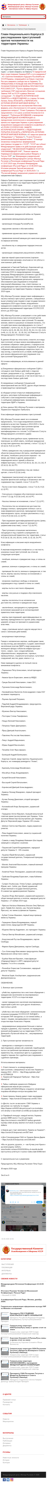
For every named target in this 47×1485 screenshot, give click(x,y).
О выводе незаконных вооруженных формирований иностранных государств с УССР (21, 141)
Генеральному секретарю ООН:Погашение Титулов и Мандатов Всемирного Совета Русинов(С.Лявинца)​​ (28, 1350)
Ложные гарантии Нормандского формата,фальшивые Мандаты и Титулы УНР (21, 153)
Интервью (6, 1271)
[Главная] (3, 25)
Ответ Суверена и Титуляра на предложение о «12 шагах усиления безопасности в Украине (23, 112)
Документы (7, 1274)
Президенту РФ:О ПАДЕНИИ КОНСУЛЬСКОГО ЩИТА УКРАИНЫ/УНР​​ (26, 1314)
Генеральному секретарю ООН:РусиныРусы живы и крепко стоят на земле (28, 1327)
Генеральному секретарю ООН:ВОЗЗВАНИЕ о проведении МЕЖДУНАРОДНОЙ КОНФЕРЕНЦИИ (25, 1363)
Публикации (7, 1267)
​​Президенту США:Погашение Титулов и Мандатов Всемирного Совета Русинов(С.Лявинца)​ (27, 1375)
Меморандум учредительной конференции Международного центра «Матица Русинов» (21, 158)
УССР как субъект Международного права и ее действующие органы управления (23, 146)
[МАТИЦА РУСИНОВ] (23, 6)
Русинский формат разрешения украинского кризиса (23, 173)
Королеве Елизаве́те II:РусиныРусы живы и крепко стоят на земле (28, 1339)
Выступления (8, 1264)
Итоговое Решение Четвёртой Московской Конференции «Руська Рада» (19, 1292)
